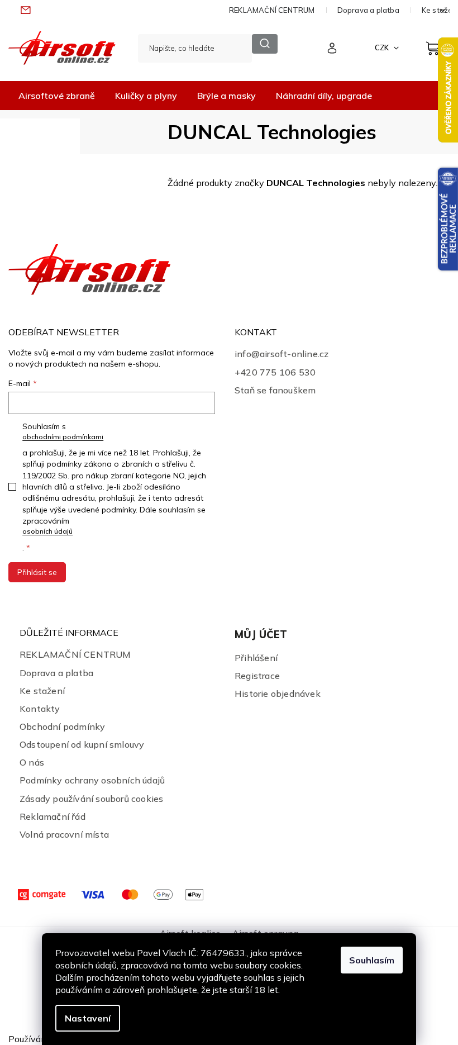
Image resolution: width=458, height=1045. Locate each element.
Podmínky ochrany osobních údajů (92, 780)
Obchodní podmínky (62, 726)
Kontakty (40, 708)
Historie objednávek (278, 693)
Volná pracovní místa (64, 834)
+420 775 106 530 (275, 372)
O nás (32, 762)
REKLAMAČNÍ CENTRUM (272, 10)
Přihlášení (256, 657)
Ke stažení (42, 690)
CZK (382, 47)
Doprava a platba (368, 10)
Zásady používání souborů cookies (91, 798)
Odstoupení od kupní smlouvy (82, 744)
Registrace (257, 675)
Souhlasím (371, 960)
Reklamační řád (52, 816)
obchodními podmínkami (62, 437)
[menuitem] (56, 95)
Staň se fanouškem (275, 390)
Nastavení (88, 1018)
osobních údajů (47, 531)
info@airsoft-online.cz (281, 353)
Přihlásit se (37, 572)
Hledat (264, 44)
